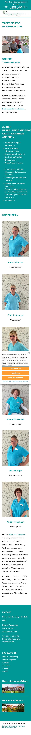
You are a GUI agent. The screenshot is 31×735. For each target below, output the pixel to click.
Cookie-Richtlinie (7, 381)
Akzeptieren (15, 368)
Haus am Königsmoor (17, 534)
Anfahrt (24, 2)
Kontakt (16, 4)
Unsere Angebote (9, 660)
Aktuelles (8, 2)
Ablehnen (15, 373)
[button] (28, 353)
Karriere (16, 2)
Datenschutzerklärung (17, 381)
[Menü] (26, 13)
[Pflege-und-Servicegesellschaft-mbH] (12, 13)
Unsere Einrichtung (10, 657)
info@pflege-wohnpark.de (19, 7)
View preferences (15, 378)
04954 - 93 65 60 (9, 7)
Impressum (25, 381)
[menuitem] (8, 2)
